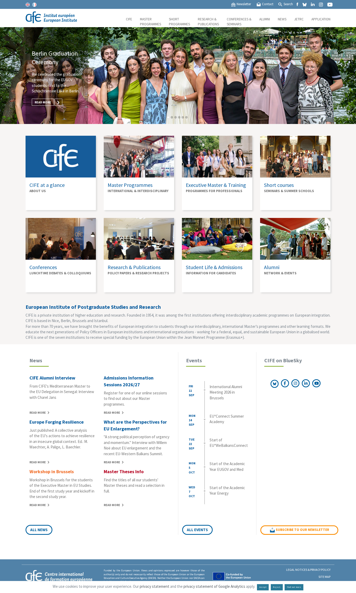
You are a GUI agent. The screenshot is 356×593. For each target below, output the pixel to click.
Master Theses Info (124, 472)
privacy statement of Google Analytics (214, 586)
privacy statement (154, 586)
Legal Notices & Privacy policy (308, 570)
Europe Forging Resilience (56, 422)
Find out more (294, 587)
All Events (197, 529)
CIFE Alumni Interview (52, 378)
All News (39, 529)
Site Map (324, 577)
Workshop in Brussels (51, 472)
